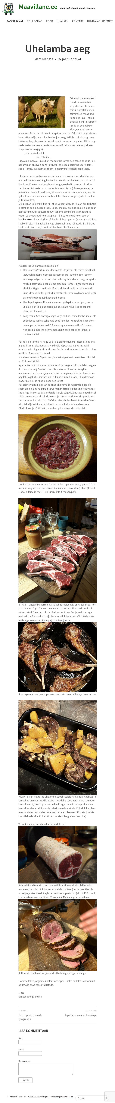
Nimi (20, 1038)
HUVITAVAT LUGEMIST (100, 21)
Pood (49, 21)
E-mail (21, 1049)
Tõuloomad (34, 21)
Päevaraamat (15, 21)
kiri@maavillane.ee (64, 1096)
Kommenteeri (24, 1061)
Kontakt (78, 21)
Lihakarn (62, 21)
